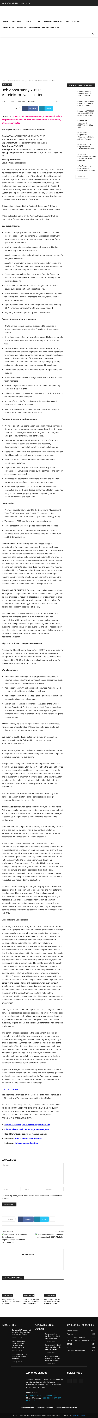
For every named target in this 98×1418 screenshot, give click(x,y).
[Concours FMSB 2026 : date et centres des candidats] (6, 1356)
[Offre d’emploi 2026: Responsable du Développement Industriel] (71, 168)
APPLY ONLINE (10, 1089)
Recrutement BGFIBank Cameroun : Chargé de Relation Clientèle (31, 1301)
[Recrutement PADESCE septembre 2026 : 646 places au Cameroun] (54, 1290)
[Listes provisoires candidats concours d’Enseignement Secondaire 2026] (6, 1343)
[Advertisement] (49, 56)
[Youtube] (94, 3)
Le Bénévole (30, 102)
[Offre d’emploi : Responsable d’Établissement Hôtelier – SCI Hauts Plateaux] (71, 135)
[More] (56, 108)
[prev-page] (3, 1309)
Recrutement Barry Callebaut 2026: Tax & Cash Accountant (11, 1301)
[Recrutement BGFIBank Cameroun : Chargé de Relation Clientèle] (32, 1290)
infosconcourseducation (26, 1143)
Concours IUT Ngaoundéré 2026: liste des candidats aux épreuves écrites (21, 1332)
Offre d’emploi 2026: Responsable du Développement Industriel (86, 168)
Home (4, 81)
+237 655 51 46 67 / (49, 1398)
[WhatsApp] (81, 1381)
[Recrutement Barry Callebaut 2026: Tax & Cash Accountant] (11, 1290)
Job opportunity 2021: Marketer (50, 1237)
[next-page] (7, 1309)
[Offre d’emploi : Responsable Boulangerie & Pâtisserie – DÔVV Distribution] (71, 156)
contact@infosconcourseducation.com (41, 1395)
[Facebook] (87, 3)
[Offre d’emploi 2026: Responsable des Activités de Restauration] (71, 146)
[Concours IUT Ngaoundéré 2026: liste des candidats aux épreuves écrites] (6, 1332)
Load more (81, 177)
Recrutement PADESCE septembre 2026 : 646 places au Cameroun (52, 1301)
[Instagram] (91, 3)
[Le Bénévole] (16, 101)
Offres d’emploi (14, 81)
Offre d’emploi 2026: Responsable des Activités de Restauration (86, 147)
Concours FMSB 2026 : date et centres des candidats (20, 1357)
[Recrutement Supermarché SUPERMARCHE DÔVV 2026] (71, 123)
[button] (93, 34)
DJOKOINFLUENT (78, 1416)
